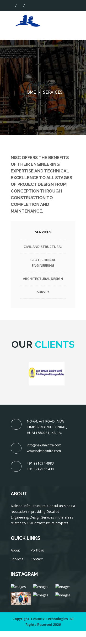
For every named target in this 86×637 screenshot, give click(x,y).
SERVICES (60, 25)
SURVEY (43, 291)
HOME (58, 13)
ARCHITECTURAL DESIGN (43, 278)
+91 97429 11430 (40, 469)
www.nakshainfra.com (44, 451)
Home (30, 92)
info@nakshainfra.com (44, 445)
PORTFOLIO (62, 31)
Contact (37, 559)
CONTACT (61, 36)
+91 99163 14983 (40, 463)
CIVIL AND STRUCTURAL (43, 246)
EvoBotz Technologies (49, 618)
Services (17, 559)
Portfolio (37, 550)
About (15, 550)
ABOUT (58, 19)
